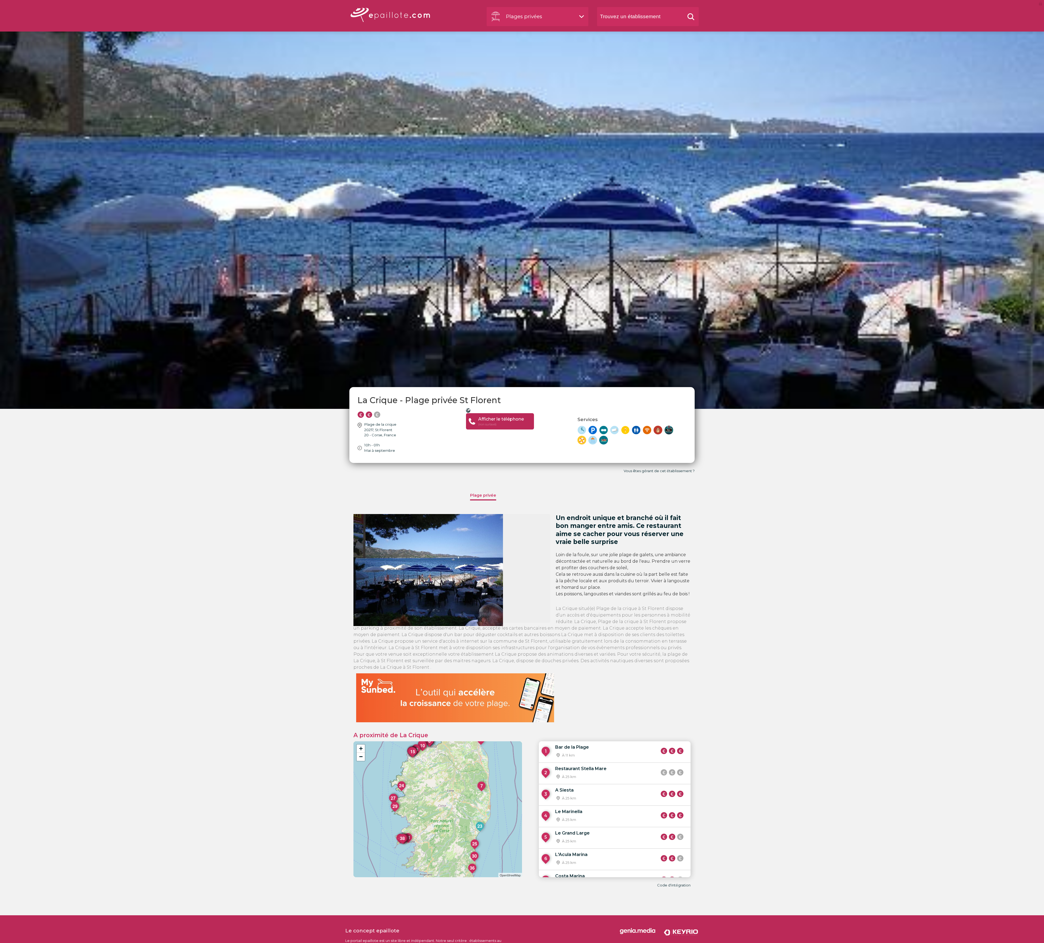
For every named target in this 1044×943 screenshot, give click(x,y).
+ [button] (361, 748)
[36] (472, 873)
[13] (416, 755)
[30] (474, 861)
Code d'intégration (674, 885)
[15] (413, 757)
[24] (401, 791)
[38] (402, 843)
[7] (481, 791)
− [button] (361, 756)
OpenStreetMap (510, 875)
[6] (429, 746)
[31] (408, 843)
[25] (475, 849)
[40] (400, 843)
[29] (395, 811)
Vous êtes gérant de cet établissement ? (659, 471)
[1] (481, 744)
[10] (422, 751)
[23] (480, 831)
